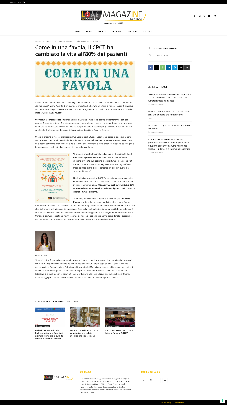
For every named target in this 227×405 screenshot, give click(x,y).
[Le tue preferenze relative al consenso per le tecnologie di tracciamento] (222, 400)
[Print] (187, 67)
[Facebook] (194, 16)
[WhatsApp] (162, 67)
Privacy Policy (166, 403)
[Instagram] (199, 16)
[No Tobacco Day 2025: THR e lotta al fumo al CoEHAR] (120, 317)
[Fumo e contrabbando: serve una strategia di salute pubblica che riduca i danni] (85, 317)
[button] (215, 16)
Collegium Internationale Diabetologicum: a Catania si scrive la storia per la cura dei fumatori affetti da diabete (49, 334)
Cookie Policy (179, 403)
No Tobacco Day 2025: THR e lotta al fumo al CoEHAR (119, 331)
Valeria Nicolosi (41, 255)
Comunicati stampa (49, 41)
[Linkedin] (168, 67)
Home (37, 41)
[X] (204, 16)
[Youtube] (209, 16)
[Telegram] (174, 67)
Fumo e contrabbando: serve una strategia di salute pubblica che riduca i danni (84, 333)
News (73, 326)
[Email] (181, 67)
